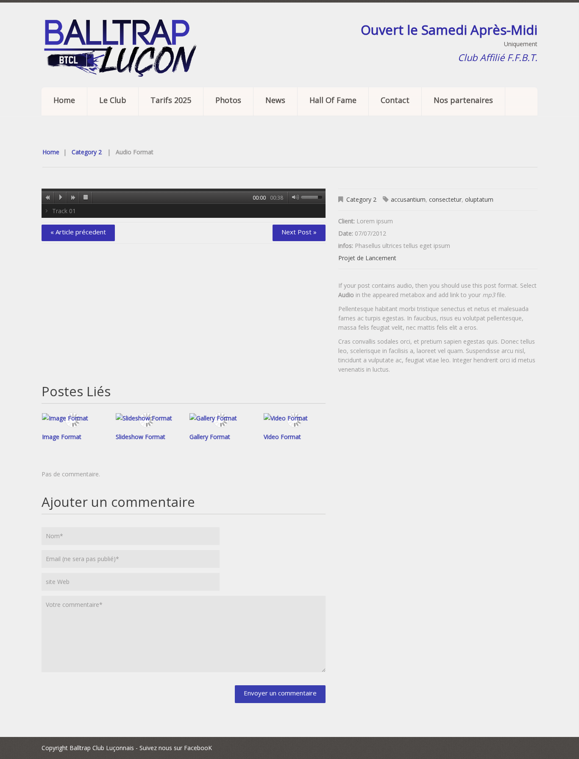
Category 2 (87, 152)
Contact (395, 100)
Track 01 (64, 211)
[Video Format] (295, 417)
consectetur (445, 199)
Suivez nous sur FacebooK (175, 748)
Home (64, 100)
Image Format (61, 437)
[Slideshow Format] (147, 417)
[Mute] (293, 197)
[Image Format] (73, 417)
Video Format (282, 437)
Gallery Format (209, 437)
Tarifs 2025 (170, 100)
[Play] (60, 197)
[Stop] (86, 197)
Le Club (112, 100)
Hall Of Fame (332, 100)
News (275, 100)
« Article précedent (78, 232)
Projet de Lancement (367, 258)
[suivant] (73, 197)
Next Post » (299, 232)
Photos (228, 100)
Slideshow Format (140, 437)
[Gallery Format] (220, 417)
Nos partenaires (463, 100)
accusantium (408, 199)
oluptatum (479, 199)
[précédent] (48, 197)
